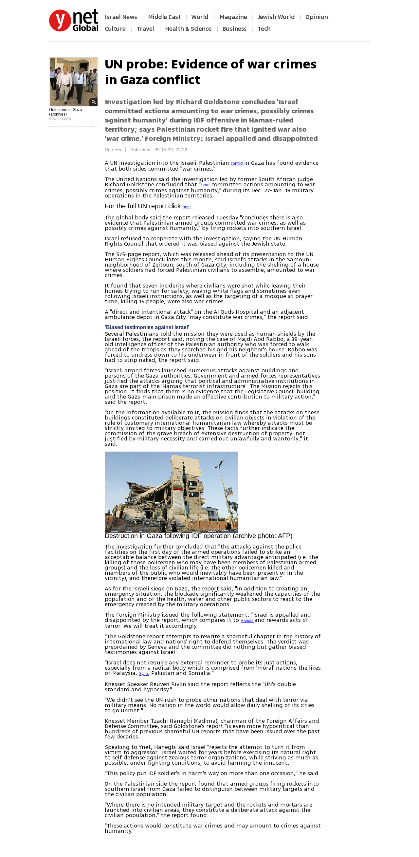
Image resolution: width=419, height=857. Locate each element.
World (200, 17)
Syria (143, 673)
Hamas (247, 620)
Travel (145, 28)
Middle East (164, 17)
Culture (115, 28)
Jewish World (276, 17)
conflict (237, 163)
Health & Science (188, 28)
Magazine (233, 17)
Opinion (316, 17)
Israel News (121, 17)
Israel (206, 185)
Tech (264, 28)
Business (234, 28)
